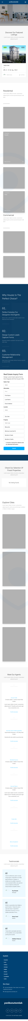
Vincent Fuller (14, 699)
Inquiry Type (6, 383)
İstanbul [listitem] (6, 961)
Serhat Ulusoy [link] (9, 76)
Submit (14, 450)
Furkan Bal (14, 820)
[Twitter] (12, 1012)
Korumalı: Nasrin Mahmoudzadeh (14, 732)
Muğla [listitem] (5, 971)
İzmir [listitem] (5, 964)
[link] (14, 54)
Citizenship (19, 47)
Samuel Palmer (14, 788)
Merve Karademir (14, 843)
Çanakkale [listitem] (6, 978)
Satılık (14, 47)
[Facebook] (8, 1012)
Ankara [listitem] (5, 966)
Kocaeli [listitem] (5, 975)
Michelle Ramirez (14, 761)
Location (6, 408)
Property (6, 421)
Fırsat (23, 47)
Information (6, 390)
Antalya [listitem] (6, 968)
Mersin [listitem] (5, 973)
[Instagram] (16, 1012)
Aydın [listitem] (5, 980)
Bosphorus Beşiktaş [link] (9, 65)
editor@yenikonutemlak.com (11, 993)
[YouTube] (20, 1012)
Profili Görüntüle (14, 713)
